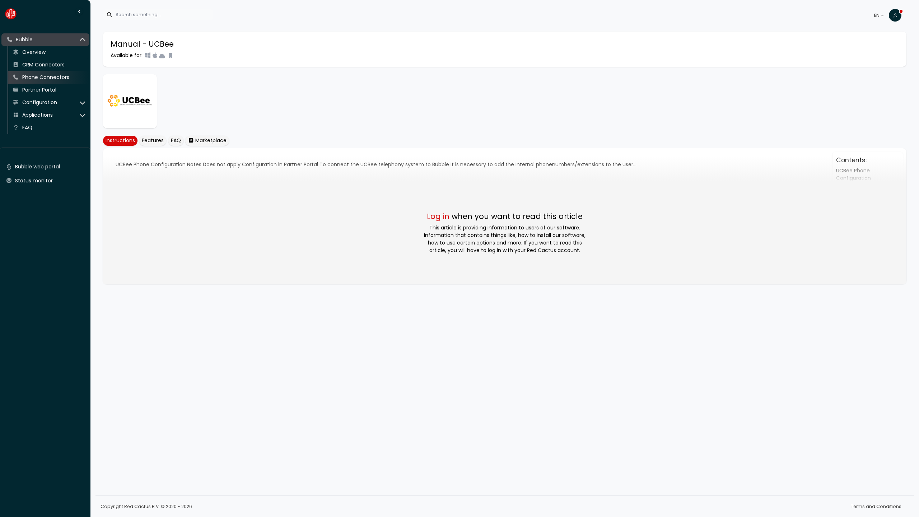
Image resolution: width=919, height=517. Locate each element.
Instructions (120, 140)
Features (153, 140)
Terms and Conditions (876, 506)
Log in (438, 216)
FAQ (176, 140)
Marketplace (210, 140)
